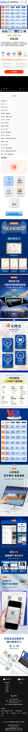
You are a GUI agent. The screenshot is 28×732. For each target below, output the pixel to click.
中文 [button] (22, 2)
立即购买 (14, 72)
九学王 (18, 713)
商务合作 (21, 682)
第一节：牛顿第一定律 (6, 116)
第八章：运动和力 (6, 113)
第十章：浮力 (4, 141)
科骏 (2, 715)
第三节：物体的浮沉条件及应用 (8, 151)
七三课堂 (7, 684)
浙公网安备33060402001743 (15, 725)
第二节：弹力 (4, 107)
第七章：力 (4, 101)
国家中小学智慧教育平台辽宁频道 (7, 710)
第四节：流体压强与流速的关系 (8, 138)
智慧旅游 (7, 691)
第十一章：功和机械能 (7, 154)
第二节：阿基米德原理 (6, 148)
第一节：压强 (4, 129)
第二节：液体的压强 (6, 132)
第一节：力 (3, 104)
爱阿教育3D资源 (7, 682)
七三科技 (2, 713)
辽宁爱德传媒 (13, 713)
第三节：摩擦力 (5, 123)
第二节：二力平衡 (5, 119)
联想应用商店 (24, 713)
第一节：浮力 (4, 145)
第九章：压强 (4, 126)
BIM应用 (7, 686)
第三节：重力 (4, 110)
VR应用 (7, 687)
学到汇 (7, 713)
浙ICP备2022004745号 (14, 726)
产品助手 (7, 689)
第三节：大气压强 (5, 135)
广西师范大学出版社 (18, 710)
